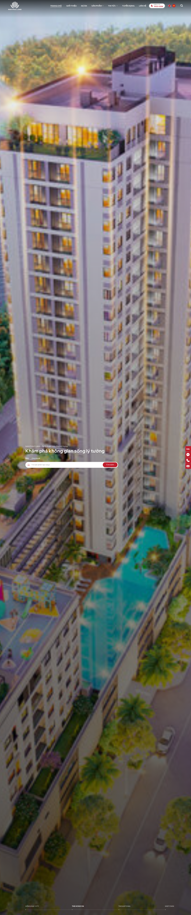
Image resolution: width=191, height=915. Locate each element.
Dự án (84, 6)
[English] (169, 5)
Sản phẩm (96, 6)
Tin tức (112, 6)
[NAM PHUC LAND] (14, 5)
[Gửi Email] (188, 466)
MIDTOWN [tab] (169, 906)
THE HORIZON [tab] (78, 906)
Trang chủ (56, 6)
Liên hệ (142, 6)
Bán (27, 458)
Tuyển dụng (128, 6)
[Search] (181, 5)
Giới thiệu (71, 6)
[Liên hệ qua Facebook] (188, 454)
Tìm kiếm (110, 465)
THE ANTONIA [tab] (124, 906)
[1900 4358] (188, 460)
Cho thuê (36, 458)
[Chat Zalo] (188, 449)
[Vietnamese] (174, 5)
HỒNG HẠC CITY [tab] (32, 906)
